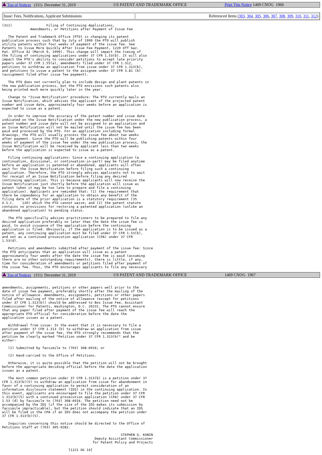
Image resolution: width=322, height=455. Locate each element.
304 (250, 16)
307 (274, 16)
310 (298, 16)
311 (306, 16)
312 (314, 16)
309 (290, 16)
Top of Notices (18, 5)
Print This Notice (238, 5)
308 (282, 16)
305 (258, 16)
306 (266, 16)
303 (242, 16)
